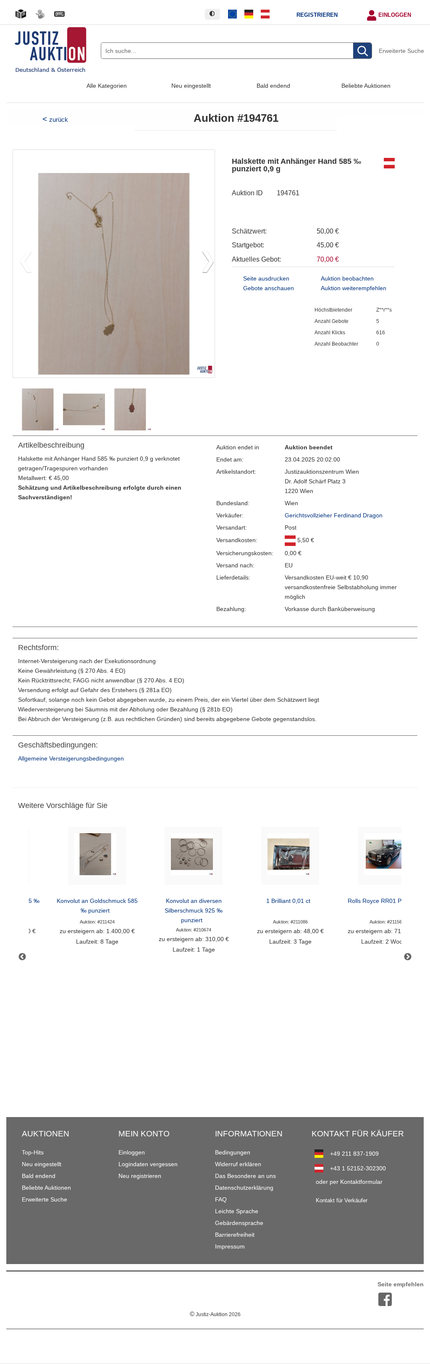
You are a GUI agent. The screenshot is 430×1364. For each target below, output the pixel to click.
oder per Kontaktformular (349, 1181)
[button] (204, 263)
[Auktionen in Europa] (233, 14)
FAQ (221, 1199)
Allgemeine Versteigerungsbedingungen (71, 758)
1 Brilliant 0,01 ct (288, 901)
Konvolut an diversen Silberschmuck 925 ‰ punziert (194, 910)
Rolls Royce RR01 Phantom (385, 901)
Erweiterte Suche (401, 50)
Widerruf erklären (238, 1164)
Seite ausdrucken (266, 278)
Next (408, 957)
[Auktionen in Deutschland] (249, 14)
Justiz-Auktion (215, 1314)
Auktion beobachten (347, 278)
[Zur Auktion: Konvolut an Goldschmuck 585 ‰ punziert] (97, 858)
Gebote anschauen (268, 288)
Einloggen (394, 15)
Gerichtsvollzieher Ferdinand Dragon (334, 515)
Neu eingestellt (191, 85)
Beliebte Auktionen (366, 85)
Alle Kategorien (107, 85)
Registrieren (317, 15)
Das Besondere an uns (245, 1176)
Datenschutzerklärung (244, 1187)
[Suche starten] (362, 51)
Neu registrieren (139, 1176)
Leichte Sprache (236, 1211)
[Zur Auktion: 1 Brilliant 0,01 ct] (290, 858)
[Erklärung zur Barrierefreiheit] (59, 14)
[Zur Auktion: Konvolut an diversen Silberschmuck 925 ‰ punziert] (193, 858)
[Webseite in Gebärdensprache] (40, 14)
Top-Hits (33, 1152)
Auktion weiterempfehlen (353, 288)
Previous (22, 957)
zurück (58, 119)
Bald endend (273, 85)
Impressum (230, 1246)
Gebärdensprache (239, 1223)
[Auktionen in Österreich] (265, 14)
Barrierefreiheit (234, 1234)
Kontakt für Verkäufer (341, 1201)
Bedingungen (232, 1152)
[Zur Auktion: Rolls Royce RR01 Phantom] (386, 858)
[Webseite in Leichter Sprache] (20, 14)
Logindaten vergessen (148, 1164)
